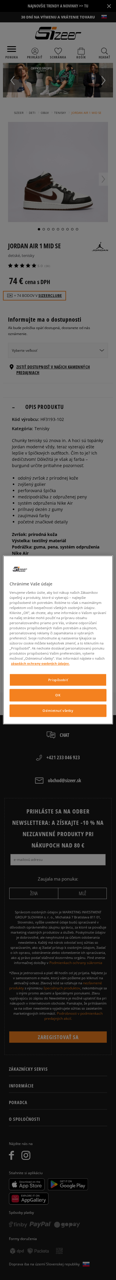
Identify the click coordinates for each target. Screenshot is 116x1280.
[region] (58, 639)
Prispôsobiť (58, 680)
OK (57, 695)
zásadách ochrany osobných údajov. (40, 663)
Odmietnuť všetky (58, 711)
